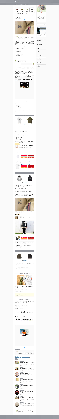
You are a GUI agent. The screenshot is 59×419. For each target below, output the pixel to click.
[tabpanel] (41, 32)
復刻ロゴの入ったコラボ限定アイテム (21, 55)
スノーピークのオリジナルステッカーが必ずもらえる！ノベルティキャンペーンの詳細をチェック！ (41, 35)
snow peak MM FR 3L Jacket (24, 235)
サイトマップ (15, 4)
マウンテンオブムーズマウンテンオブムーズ (26, 357)
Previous (37, 32)
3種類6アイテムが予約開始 (20, 48)
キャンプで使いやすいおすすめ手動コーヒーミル (25, 373)
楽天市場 (30, 237)
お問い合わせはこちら (26, 4)
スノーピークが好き (16, 1)
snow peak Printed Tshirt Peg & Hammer (25, 164)
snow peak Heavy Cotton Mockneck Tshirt (26, 154)
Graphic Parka (19, 51)
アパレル (16, 356)
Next (45, 32)
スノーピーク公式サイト (25, 124)
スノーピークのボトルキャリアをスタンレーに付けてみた (26, 368)
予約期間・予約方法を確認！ (20, 54)
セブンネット (30, 157)
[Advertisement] (24, 94)
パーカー (20, 357)
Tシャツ (16, 357)
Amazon (23, 157)
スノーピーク (18, 357)
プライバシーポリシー (21, 4)
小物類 (17, 356)
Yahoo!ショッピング (23, 237)
